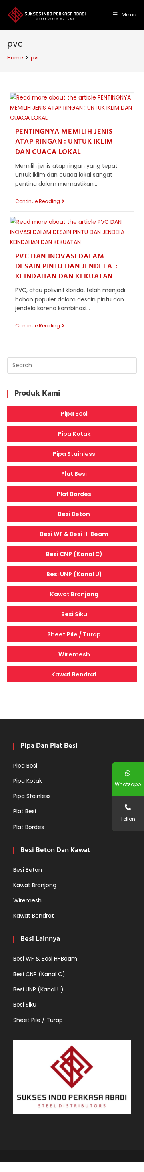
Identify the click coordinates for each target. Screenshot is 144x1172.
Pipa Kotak (74, 434)
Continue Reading (39, 202)
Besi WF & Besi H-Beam (74, 534)
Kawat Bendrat (74, 674)
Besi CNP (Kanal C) (74, 554)
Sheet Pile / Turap (74, 634)
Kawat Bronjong (74, 594)
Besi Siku (74, 614)
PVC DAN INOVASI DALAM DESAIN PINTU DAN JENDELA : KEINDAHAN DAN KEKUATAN (66, 266)
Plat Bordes (74, 494)
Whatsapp (128, 784)
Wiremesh (74, 654)
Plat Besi (74, 474)
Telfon (127, 818)
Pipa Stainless (74, 454)
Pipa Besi (74, 414)
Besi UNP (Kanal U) (74, 574)
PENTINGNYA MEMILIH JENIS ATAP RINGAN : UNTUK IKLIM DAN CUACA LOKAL (64, 142)
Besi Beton (74, 514)
